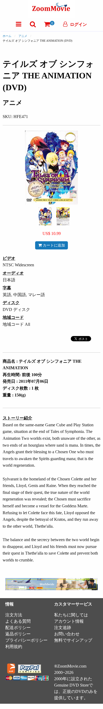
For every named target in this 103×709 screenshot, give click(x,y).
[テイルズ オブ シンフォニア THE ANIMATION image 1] (45, 216)
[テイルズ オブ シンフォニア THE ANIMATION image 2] (63, 216)
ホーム (7, 35)
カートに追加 (53, 245)
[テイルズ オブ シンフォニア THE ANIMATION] (45, 216)
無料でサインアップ (73, 640)
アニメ (22, 35)
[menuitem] (19, 24)
